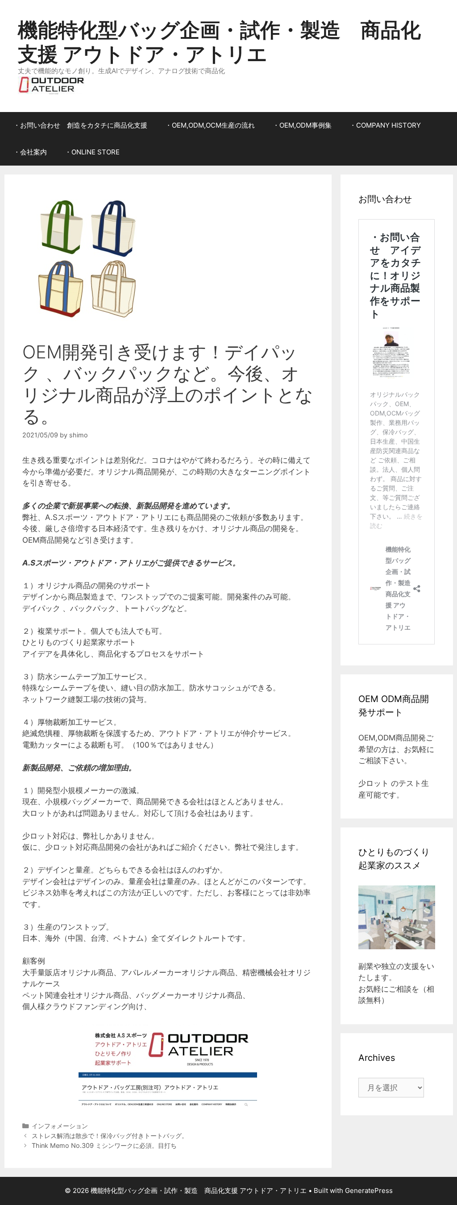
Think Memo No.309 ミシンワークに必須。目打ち (104, 1145)
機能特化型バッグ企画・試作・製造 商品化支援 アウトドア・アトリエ (219, 41)
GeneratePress (369, 1190)
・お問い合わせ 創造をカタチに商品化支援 (80, 125)
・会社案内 (30, 152)
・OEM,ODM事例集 (302, 125)
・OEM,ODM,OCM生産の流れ (210, 125)
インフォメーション (60, 1126)
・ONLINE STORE (92, 152)
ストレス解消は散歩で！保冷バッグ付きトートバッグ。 (110, 1135)
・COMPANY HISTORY (385, 125)
